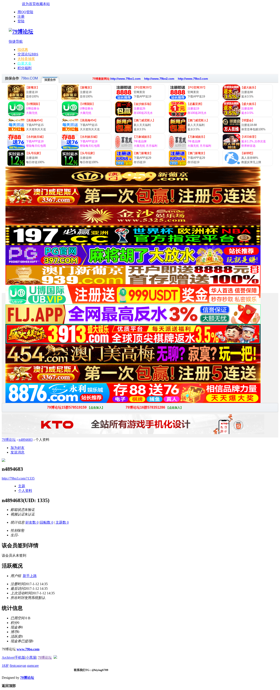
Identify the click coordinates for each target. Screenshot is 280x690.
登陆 (21, 21)
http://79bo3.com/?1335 (18, 478)
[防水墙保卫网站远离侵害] (55, 657)
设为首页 (29, 4)
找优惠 (23, 49)
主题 (21, 486)
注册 (21, 16)
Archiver (8, 657)
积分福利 (25, 68)
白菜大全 (25, 63)
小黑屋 (31, 657)
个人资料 (25, 490)
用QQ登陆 (25, 12)
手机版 (20, 657)
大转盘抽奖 (26, 59)
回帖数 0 (46, 522)
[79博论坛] (21, 31)
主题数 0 (62, 522)
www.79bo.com (28, 649)
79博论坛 (9, 439)
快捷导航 (16, 41)
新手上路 (30, 576)
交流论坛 (28, 54)
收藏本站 (43, 4)
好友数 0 (31, 522)
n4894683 (26, 439)
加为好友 (17, 448)
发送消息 (17, 452)
